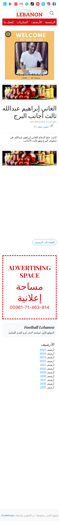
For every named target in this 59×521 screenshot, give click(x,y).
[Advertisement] (29, 199)
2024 (43, 353)
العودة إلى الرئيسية (45, 242)
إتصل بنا (8, 22)
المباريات (22, 22)
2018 (43, 376)
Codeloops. (7, 515)
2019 (43, 372)
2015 (43, 387)
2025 (43, 349)
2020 (43, 368)
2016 (43, 383)
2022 (43, 361)
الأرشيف (36, 22)
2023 (43, 357)
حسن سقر (43, 126)
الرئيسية (50, 22)
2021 (43, 364)
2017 (43, 379)
